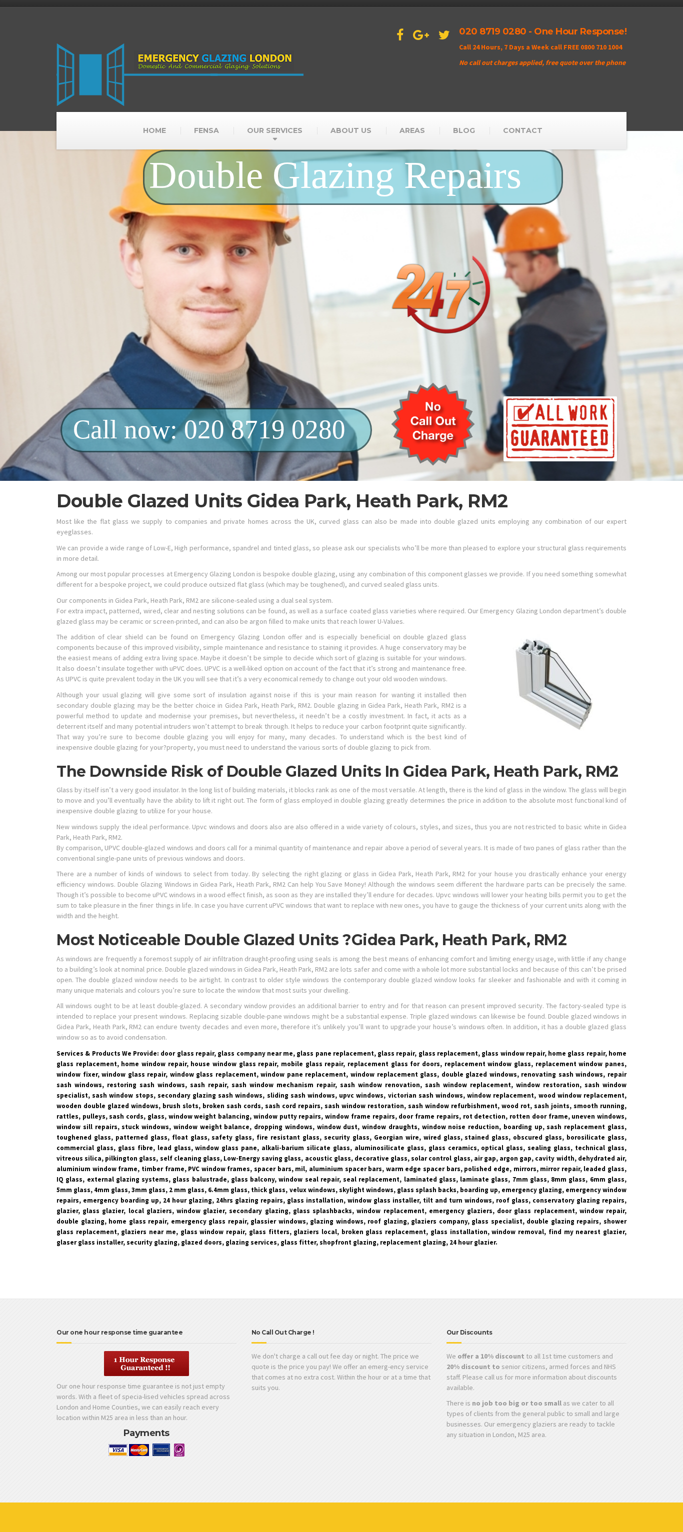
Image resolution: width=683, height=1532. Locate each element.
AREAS (412, 130)
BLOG (464, 130)
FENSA (206, 130)
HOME (154, 130)
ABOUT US (351, 130)
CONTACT (522, 130)
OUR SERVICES (274, 130)
